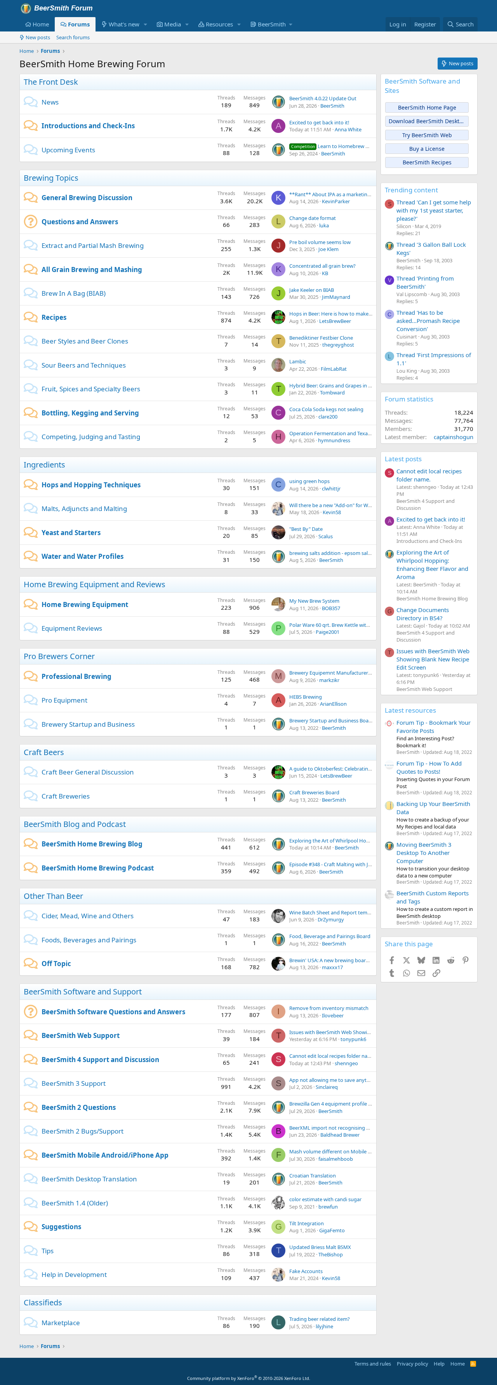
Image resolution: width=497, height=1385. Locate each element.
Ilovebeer (333, 1015)
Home (41, 24)
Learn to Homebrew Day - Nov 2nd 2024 (350, 146)
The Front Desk (51, 82)
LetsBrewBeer (335, 320)
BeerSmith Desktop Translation (89, 1178)
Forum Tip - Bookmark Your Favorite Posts (433, 726)
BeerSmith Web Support (81, 1035)
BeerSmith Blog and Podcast (75, 824)
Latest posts (403, 458)
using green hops (309, 481)
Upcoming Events (68, 149)
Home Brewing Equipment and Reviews (94, 584)
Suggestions (61, 1226)
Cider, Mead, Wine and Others (88, 915)
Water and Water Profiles (82, 556)
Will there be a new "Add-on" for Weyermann (340, 505)
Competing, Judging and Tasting (91, 436)
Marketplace (61, 1322)
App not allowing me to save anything (333, 1079)
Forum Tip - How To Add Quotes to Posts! (429, 767)
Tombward (332, 392)
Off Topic (56, 963)
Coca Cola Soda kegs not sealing (326, 409)
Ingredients (44, 464)
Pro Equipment (64, 700)
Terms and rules (373, 1363)
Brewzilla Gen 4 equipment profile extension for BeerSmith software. (368, 1103)
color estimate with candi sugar (325, 1199)
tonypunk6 (353, 1039)
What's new (124, 24)
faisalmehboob (335, 1158)
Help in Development (74, 1274)
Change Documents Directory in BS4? (422, 614)
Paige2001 (327, 631)
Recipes (54, 317)
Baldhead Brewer (340, 1134)
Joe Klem (328, 249)
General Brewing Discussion (87, 197)
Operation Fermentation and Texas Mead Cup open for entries (361, 433)
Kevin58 (332, 512)
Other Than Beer (53, 896)
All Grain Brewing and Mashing (92, 269)
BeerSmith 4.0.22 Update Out (322, 98)
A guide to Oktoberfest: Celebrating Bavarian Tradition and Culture (366, 768)
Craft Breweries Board (314, 792)
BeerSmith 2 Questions (79, 1107)
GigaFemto (332, 1230)
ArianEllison (333, 703)
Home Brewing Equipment (85, 604)
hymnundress (334, 440)
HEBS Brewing (305, 696)
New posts (38, 37)
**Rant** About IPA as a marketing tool (335, 194)
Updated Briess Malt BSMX (320, 1247)
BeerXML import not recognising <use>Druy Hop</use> (353, 1127)
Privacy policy (412, 1363)
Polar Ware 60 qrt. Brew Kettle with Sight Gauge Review (352, 624)
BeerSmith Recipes (427, 162)
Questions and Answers (80, 221)
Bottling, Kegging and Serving (90, 412)
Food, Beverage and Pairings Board (329, 936)
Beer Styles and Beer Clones (85, 341)
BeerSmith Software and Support (83, 991)
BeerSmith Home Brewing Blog (92, 843)
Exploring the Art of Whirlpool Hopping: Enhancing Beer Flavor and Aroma (432, 564)
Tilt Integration (306, 1223)
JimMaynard (336, 296)
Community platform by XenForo (248, 1378)
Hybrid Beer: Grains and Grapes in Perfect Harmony (348, 385)
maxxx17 (332, 967)
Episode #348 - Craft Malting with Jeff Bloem (339, 864)
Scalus (325, 536)
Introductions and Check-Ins (88, 125)
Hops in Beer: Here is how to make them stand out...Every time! (362, 313)
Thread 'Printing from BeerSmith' (425, 282)
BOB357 (331, 608)
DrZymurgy (331, 919)
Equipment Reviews (72, 628)
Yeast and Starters (71, 532)
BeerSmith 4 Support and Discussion (100, 1059)
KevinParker (336, 201)
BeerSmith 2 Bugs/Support (82, 1131)
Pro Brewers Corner (59, 656)
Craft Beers (44, 752)
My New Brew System (314, 600)
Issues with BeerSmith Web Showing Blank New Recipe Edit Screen (365, 1032)
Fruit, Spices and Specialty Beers (91, 388)
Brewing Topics (51, 178)
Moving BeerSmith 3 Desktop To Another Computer (424, 853)
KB (325, 273)
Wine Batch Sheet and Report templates (335, 912)
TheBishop (330, 1254)
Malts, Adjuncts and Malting (84, 508)
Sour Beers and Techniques (84, 365)
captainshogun (453, 437)
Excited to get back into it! (319, 122)
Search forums (73, 37)
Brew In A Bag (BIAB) (74, 293)
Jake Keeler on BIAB (311, 289)
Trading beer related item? (319, 1318)
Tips (48, 1250)
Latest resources (410, 710)
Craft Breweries (66, 796)
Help (439, 1363)
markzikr (329, 680)
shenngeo (346, 1063)
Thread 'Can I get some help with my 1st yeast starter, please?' (433, 210)
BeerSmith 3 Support (74, 1083)
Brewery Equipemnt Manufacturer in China (338, 672)
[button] (145, 24)
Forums (79, 24)
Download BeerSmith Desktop (427, 121)
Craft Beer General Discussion (88, 772)
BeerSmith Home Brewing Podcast (98, 867)
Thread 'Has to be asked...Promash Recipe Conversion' (428, 321)
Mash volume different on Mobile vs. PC (335, 1151)
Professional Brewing (76, 676)
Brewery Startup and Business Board (331, 720)
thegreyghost (338, 344)
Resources (219, 24)
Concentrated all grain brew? (322, 265)
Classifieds (43, 1302)
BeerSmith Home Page (427, 107)
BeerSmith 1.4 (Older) (75, 1202)
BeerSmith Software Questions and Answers (113, 1011)
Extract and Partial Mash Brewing (93, 245)
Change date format (312, 218)
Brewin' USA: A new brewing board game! (337, 960)
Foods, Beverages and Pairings (89, 939)
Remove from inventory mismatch (328, 1008)
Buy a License (427, 148)
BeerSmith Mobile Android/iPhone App (105, 1155)
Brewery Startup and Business (88, 724)
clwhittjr (331, 488)
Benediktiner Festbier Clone (321, 337)
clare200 (327, 416)
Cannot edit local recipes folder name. (332, 1055)
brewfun (328, 1206)
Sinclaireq (327, 1086)
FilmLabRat (334, 368)
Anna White (348, 129)
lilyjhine (324, 1326)
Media (172, 24)
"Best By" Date (306, 528)
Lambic (297, 361)
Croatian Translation (312, 1175)
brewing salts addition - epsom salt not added (342, 552)
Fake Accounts (306, 1271)
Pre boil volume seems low (320, 242)
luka (324, 225)
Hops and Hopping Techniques (91, 484)
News (50, 102)
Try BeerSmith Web (427, 135)
